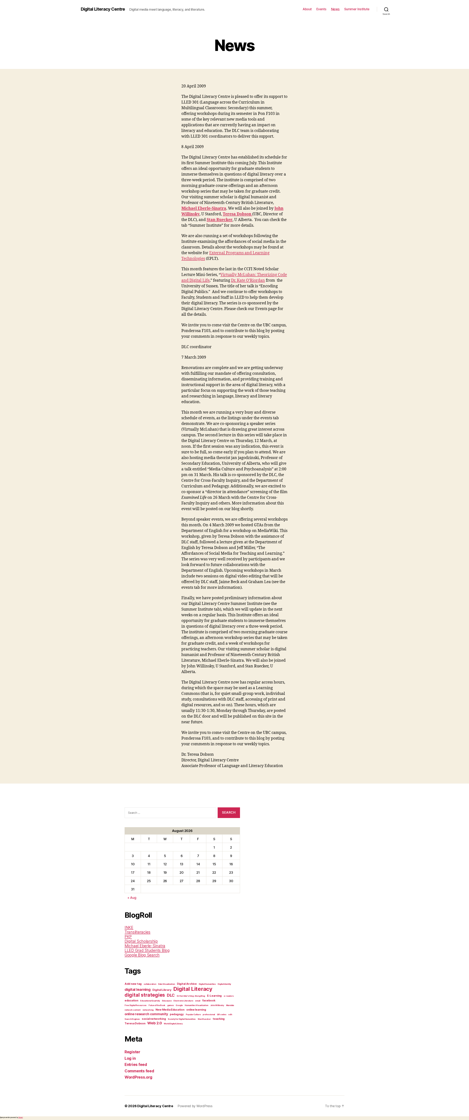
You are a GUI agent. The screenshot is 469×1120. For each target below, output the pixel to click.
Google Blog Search (142, 955)
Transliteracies (137, 932)
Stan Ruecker (204, 1019)
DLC (171, 995)
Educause (167, 1001)
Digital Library (161, 990)
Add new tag (133, 983)
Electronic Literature (183, 1001)
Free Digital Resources (136, 1005)
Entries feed (136, 1064)
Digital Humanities (207, 984)
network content (133, 1010)
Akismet (20, 1117)
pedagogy (177, 1014)
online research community (146, 1014)
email (197, 1001)
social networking (154, 1018)
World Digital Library (173, 1024)
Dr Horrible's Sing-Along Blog (191, 996)
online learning (196, 1009)
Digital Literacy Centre (103, 9)
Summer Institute (357, 9)
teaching (219, 1018)
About (307, 9)
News (335, 9)
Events (321, 9)
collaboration (150, 984)
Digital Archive (187, 983)
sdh (230, 1014)
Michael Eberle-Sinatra (145, 946)
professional (209, 1014)
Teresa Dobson (135, 1023)
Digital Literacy (192, 989)
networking (148, 1010)
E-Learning (214, 995)
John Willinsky (217, 1005)
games (170, 1005)
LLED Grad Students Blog (147, 950)
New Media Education (170, 1009)
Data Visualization (166, 984)
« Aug (132, 898)
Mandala (230, 1005)
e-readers (229, 996)
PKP (128, 936)
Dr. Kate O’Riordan (248, 280)
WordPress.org (138, 1077)
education (131, 1000)
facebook (208, 1000)
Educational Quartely (150, 1001)
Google (179, 1005)
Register (132, 1052)
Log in (130, 1058)
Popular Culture (193, 1014)
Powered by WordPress (195, 1106)
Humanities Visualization (196, 1005)
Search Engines (132, 1019)
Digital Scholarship (141, 941)
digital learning (138, 989)
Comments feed (139, 1071)
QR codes (221, 1014)
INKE (129, 927)
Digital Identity (224, 984)
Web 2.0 (154, 1023)
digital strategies (145, 995)
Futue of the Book (157, 1005)
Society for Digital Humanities (182, 1019)
